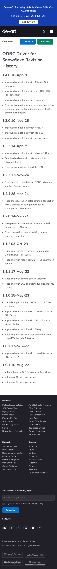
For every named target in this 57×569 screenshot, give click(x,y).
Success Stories (35, 459)
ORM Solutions (35, 408)
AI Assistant (8, 421)
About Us (32, 446)
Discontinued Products (12, 431)
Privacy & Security (10, 541)
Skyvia (5, 427)
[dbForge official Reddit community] (4, 527)
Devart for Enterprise (38, 472)
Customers (33, 462)
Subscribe (10, 510)
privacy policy (37, 503)
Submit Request (9, 446)
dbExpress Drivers (36, 427)
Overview (7, 41)
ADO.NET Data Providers (39, 405)
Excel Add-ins (34, 418)
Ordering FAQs (9, 456)
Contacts (32, 453)
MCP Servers (34, 434)
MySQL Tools (8, 411)
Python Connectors (37, 431)
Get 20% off (28, 22)
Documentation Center (12, 453)
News (31, 449)
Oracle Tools (8, 414)
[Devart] (10, 31)
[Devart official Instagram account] (39, 527)
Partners (32, 466)
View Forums (8, 449)
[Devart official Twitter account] (18, 527)
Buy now (45, 41)
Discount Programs (11, 459)
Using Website (9, 462)
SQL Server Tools (10, 408)
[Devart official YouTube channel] (32, 527)
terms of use (20, 503)
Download (28, 41)
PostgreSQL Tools (10, 418)
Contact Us (33, 456)
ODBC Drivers (34, 411)
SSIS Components (36, 414)
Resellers (32, 469)
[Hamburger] (51, 31)
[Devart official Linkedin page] (25, 527)
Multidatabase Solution (13, 405)
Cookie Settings (9, 466)
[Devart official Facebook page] (11, 527)
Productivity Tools (10, 424)
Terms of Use (29, 541)
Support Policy (9, 469)
